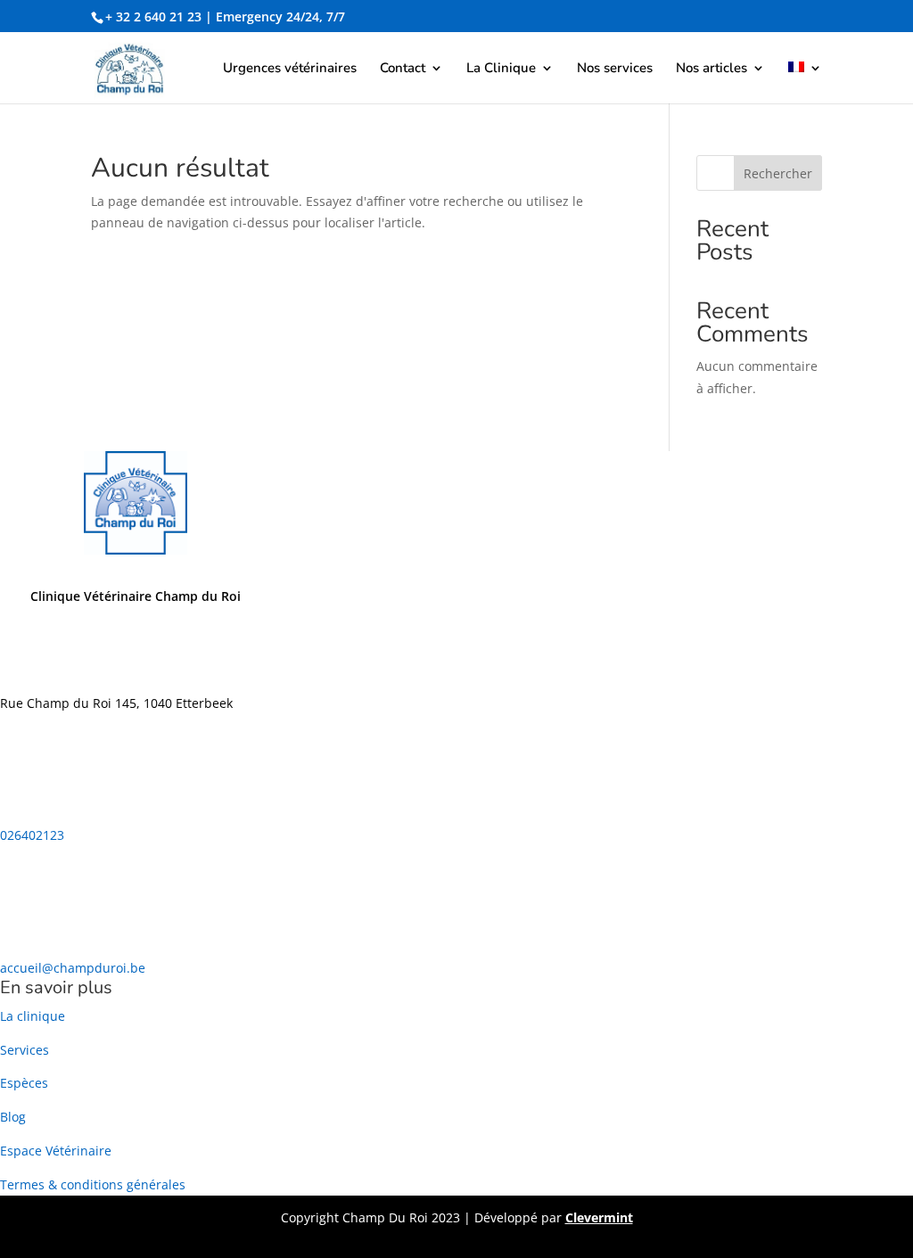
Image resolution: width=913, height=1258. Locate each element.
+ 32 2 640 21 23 (153, 16)
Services (24, 1049)
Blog (13, 1116)
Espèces (24, 1082)
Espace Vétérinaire (55, 1150)
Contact (402, 69)
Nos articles (711, 69)
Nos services (615, 69)
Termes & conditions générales (92, 1184)
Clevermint (599, 1217)
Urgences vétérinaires (290, 69)
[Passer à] (805, 82)
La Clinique (501, 69)
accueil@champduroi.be (72, 967)
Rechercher (778, 173)
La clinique (32, 1015)
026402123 (32, 834)
